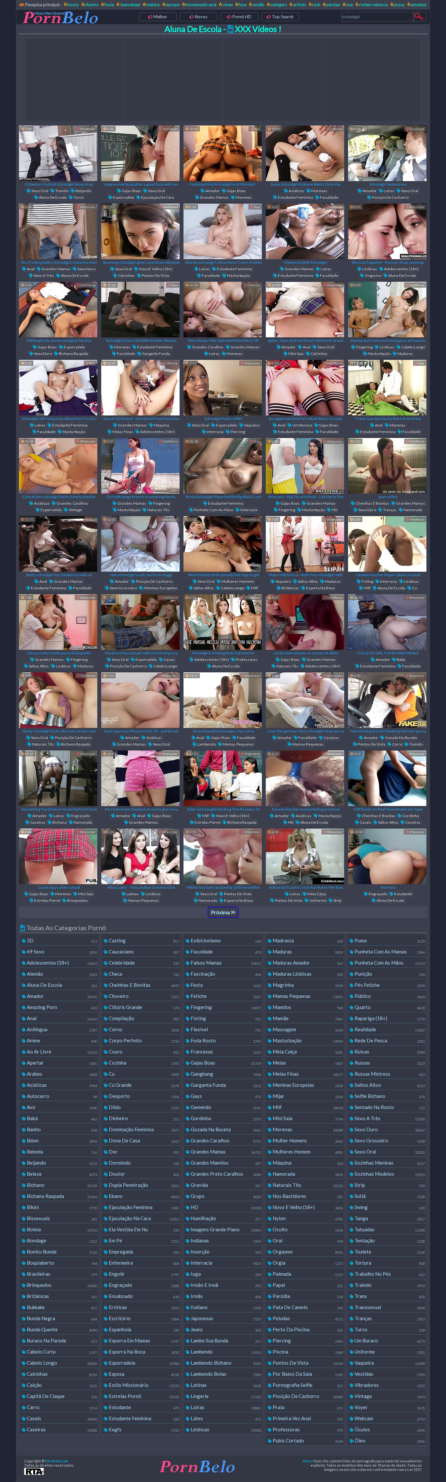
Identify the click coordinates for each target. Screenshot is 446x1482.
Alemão (61, 974)
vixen (227, 4)
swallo (258, 4)
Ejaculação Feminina (143, 1207)
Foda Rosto (225, 1040)
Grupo (225, 1196)
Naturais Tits (158, 509)
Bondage (61, 1240)
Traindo (62, 190)
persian (333, 4)
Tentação (389, 1240)
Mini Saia (296, 353)
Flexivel (225, 1029)
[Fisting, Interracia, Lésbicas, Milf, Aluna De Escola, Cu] (387, 544)
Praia (307, 1407)
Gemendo (225, 1107)
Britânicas (290, 587)
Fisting (367, 581)
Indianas (225, 1240)
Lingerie (225, 1396)
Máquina (161, 425)
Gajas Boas (131, 190)
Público (389, 996)
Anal (30, 268)
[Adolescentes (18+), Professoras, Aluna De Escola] (222, 622)
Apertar (61, 1063)
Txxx (256, 129)
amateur (419, 4)
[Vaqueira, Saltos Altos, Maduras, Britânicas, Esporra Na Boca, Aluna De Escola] (305, 544)
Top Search (282, 16)
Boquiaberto (61, 1263)
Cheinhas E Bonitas (372, 503)
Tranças (389, 509)
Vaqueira (251, 425)
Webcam (389, 1418)
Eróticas (143, 1307)
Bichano (59, 822)
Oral (307, 1240)
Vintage (75, 509)
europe (173, 4)
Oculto (307, 1229)
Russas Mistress (389, 1074)
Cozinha (143, 1063)
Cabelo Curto (61, 1352)
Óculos (389, 1429)
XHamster (87, 129)
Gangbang (225, 1074)
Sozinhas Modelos (389, 1174)
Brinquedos (77, 900)
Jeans (225, 1329)
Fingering (364, 347)
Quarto (389, 1007)
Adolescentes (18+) (401, 268)
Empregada (143, 1252)
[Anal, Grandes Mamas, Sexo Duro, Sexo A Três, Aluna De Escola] (58, 231)
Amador (212, 190)
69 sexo (61, 951)
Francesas (225, 1051)
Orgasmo (372, 275)
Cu (414, 587)
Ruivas (389, 1051)
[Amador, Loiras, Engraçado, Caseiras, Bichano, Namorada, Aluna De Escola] (58, 778)
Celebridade (143, 963)
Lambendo (206, 744)
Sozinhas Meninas (389, 1163)
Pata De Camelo (307, 1307)
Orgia (307, 1263)
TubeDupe (416, 129)
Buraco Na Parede (61, 1340)
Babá (400, 659)
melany (153, 4)
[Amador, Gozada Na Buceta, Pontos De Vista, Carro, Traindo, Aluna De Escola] (387, 700)
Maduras (405, 353)
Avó (61, 1107)
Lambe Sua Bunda (225, 1340)
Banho (61, 1129)
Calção (61, 1385)
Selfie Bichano (389, 1096)
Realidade (389, 1029)
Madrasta (307, 940)
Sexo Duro (86, 268)
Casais (169, 659)
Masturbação (238, 275)
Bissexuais (61, 1218)
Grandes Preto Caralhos (225, 1174)
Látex (225, 1418)
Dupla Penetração (143, 1185)
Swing (389, 1207)
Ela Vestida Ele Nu (143, 1229)
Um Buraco (302, 425)
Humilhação (225, 1218)
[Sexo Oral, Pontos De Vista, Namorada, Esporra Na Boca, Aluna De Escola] (222, 856)
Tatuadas (389, 1229)
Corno (143, 1029)
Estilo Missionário (143, 1385)
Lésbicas (369, 268)
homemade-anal (200, 4)
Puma (389, 940)
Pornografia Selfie (307, 1385)
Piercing (237, 431)
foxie (109, 4)
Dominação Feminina (143, 1129)
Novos (200, 16)
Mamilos (307, 1007)
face (243, 4)
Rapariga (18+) (389, 1018)
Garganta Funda (155, 353)
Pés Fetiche (389, 985)
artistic (299, 4)
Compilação (143, 1018)
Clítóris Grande (143, 1007)
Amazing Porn (61, 1007)
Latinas (132, 893)
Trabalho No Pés (389, 1274)
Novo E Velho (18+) (155, 268)
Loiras (388, 190)
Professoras (246, 659)
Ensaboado (143, 1296)
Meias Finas (122, 431)
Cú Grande (143, 1085)
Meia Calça (316, 893)
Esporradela (123, 197)
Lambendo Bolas (225, 1374)
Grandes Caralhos (207, 347)
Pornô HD (241, 16)
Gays (225, 1096)
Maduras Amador (307, 963)
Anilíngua (61, 1029)
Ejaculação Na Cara (157, 197)
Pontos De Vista (155, 275)
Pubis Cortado (307, 1440)
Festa (225, 985)
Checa (143, 974)
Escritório (143, 1318)
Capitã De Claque (61, 1396)
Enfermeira (143, 1263)
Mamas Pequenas (238, 744)
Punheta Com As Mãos (213, 509)
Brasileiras (61, 1274)
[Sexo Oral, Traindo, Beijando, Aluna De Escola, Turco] (58, 153)
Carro (396, 744)
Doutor (143, 1174)
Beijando (83, 190)
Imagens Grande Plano (225, 1229)
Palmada (307, 1274)
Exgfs (143, 1429)
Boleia (61, 1229)
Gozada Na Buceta (400, 737)
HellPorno (170, 129)
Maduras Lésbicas (307, 974)
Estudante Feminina (295, 197)
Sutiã (389, 1196)
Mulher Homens (307, 1140)
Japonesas (225, 1318)
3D (61, 940)
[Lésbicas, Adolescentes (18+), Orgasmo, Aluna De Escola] (387, 231)
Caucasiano (143, 951)
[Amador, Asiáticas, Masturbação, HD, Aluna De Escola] (305, 778)
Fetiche (225, 996)
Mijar (307, 1096)
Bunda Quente (61, 1329)
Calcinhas (126, 275)
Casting (143, 940)
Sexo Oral (39, 190)
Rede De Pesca (389, 1040)
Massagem (307, 1029)
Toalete (389, 1252)
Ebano (143, 1196)
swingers (278, 4)
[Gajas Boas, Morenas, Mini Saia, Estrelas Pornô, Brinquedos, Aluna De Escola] (58, 856)
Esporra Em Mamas (143, 1340)
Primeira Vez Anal (307, 1418)
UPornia (335, 129)
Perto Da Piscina (307, 1329)
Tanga (389, 1218)
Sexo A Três (43, 275)
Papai (307, 1285)
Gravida (225, 1185)
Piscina (307, 1352)
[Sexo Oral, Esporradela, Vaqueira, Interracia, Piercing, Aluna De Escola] (222, 387)
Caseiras (331, 737)
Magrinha (307, 985)
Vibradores (389, 1385)
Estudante (402, 893)
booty (73, 4)
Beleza (61, 1174)
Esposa (143, 1374)
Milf (254, 587)
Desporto (143, 1096)
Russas (389, 1063)
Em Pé (143, 1240)
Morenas (243, 197)
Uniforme (318, 900)
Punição (389, 974)
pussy (399, 4)
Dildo (143, 1107)
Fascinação (225, 974)
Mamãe (307, 1018)
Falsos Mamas (225, 963)
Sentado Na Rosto (389, 1107)
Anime (61, 1040)
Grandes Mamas (214, 197)
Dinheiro (143, 1118)
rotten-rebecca (373, 4)
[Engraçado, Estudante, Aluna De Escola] (387, 856)
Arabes (61, 1074)
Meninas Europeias (160, 587)
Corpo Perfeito (143, 1040)
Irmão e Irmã (225, 1285)
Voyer (389, 1407)
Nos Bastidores (307, 1196)
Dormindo (143, 1163)
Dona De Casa (143, 1140)
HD (334, 509)
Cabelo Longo (413, 347)
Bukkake (61, 1307)
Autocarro (61, 1096)
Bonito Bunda (61, 1252)
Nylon (307, 1218)
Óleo (389, 1440)
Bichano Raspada (73, 353)
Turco (78, 197)
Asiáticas (296, 190)
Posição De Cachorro (389, 197)
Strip (337, 900)
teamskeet (130, 4)
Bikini (61, 1207)
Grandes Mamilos (225, 1163)
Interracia (215, 431)
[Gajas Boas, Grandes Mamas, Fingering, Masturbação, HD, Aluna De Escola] (305, 466)
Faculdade (328, 197)
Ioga (225, 1274)
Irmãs (225, 1296)
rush (316, 4)
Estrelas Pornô (207, 822)
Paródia (307, 1296)
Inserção (225, 1252)
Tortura (389, 1263)
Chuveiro (143, 996)
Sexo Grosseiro (123, 587)
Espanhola (143, 1329)
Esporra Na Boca (320, 587)
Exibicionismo (225, 940)
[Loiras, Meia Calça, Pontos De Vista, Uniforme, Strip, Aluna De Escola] (305, 856)
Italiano (225, 1307)
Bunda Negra (61, 1318)
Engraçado (80, 815)
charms (92, 4)
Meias (307, 1063)
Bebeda (61, 1151)
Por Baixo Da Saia (307, 1374)
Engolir (143, 1274)
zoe (349, 4)
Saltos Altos (203, 587)
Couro (143, 1051)
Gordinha (410, 815)
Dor (143, 1151)
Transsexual (389, 1307)
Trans (389, 1296)
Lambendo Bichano (225, 1363)
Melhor (159, 16)
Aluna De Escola (52, 197)
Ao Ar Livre (61, 1051)
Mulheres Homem (237, 581)
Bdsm (61, 1140)
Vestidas (389, 1374)
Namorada (412, 509)
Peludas (307, 1318)
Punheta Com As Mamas (389, 951)
